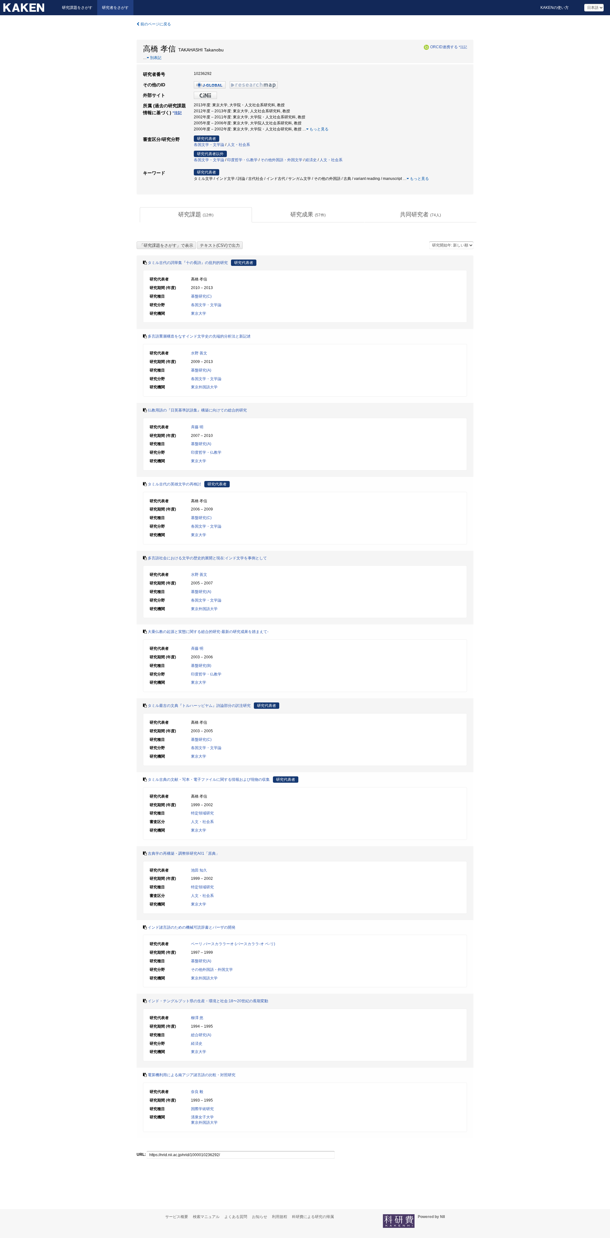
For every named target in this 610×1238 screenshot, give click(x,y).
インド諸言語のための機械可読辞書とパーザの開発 (191, 927)
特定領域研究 (202, 813)
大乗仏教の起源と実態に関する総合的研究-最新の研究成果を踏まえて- (208, 631)
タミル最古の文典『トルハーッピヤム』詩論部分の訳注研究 (199, 705)
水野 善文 (199, 353)
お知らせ (259, 1217)
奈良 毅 (197, 1092)
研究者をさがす (115, 7)
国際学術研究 (202, 1109)
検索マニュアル (206, 1217)
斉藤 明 (197, 427)
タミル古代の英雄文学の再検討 (174, 484)
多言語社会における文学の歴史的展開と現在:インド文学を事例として (207, 558)
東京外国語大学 (204, 387)
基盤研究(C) (201, 296)
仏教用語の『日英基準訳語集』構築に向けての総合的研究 (197, 410)
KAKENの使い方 (554, 7)
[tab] (196, 214)
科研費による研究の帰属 (313, 1217)
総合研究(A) (201, 1035)
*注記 (463, 47)
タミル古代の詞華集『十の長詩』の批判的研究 (188, 262)
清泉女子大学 (202, 1117)
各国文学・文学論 (209, 144)
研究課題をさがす (77, 7)
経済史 (311, 160)
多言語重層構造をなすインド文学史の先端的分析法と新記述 (199, 336)
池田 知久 (199, 870)
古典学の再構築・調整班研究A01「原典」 (184, 853)
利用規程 (279, 1217)
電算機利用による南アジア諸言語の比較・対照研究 (191, 1075)
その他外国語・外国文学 (281, 160)
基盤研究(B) (201, 665)
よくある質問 (235, 1217)
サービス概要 (176, 1217)
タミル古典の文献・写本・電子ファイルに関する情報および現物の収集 (209, 779)
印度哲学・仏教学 (242, 160)
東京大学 (198, 313)
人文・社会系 (238, 144)
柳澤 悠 (197, 1018)
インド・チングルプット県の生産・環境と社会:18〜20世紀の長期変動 (208, 1001)
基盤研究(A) (201, 370)
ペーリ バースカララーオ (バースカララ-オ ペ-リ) (233, 944)
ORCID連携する (444, 47)
